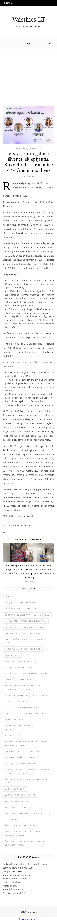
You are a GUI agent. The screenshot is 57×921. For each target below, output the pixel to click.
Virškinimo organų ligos (19, 807)
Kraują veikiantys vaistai (19, 661)
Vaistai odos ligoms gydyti (20, 795)
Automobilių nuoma (13, 889)
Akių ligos (11, 596)
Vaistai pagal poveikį (17, 801)
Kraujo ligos (12, 655)
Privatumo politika (28, 919)
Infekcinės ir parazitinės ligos (22, 633)
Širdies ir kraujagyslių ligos (21, 825)
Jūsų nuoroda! (14, 892)
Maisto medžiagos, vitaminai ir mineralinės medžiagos (22, 687)
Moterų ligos (40, 695)
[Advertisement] (28, 73)
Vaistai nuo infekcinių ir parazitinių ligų (26, 781)
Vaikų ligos (35, 757)
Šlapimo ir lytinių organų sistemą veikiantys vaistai (24, 843)
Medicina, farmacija (28, 148)
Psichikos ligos (14, 735)
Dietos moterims (11, 882)
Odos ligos (11, 713)
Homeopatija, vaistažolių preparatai (25, 621)
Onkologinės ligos (34, 713)
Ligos (8, 679)
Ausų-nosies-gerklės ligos (20, 602)
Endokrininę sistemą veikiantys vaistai (27, 615)
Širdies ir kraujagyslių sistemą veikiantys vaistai (22, 833)
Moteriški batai (10, 885)
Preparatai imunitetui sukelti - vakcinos (22, 727)
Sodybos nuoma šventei (15, 878)
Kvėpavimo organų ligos (19, 667)
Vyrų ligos (11, 819)
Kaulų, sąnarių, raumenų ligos (22, 649)
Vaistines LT (28, 19)
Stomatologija (13, 751)
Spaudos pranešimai (22, 525)
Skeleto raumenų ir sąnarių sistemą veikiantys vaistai (25, 743)
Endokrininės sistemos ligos (21, 609)
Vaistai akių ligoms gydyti (20, 763)
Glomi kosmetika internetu (16, 874)
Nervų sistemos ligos (17, 701)
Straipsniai (33, 751)
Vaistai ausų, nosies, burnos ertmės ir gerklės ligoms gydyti (27, 771)
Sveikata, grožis (14, 757)
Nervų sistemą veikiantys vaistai (23, 707)
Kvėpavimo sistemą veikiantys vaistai (26, 673)
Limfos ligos (24, 679)
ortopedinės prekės (12, 871)
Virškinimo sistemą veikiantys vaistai (26, 813)
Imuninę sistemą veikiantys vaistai (24, 627)
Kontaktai (8, 3)
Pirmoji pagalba (14, 719)
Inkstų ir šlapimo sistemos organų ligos (25, 641)
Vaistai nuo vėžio (15, 789)
